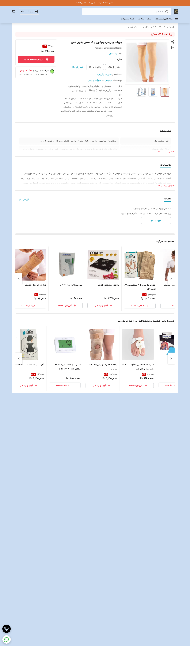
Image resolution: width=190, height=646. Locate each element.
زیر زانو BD (77, 67)
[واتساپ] (6, 639)
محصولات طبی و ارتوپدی (152, 27)
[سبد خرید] (13, 11)
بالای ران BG (114, 67)
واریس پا (107, 80)
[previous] (171, 279)
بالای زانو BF (95, 67)
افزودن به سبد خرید (34, 59)
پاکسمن (113, 53)
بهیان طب (171, 27)
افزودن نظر (24, 199)
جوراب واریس (133, 27)
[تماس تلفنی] (6, 629)
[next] (18, 279)
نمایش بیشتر (168, 151)
